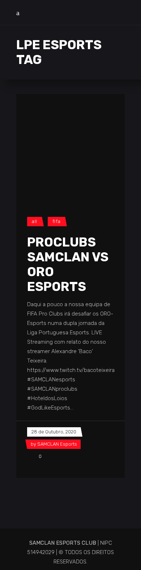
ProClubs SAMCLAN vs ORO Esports (67, 264)
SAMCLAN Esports (57, 444)
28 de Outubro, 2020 (53, 431)
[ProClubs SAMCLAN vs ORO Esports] (70, 148)
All (34, 221)
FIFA (56, 221)
